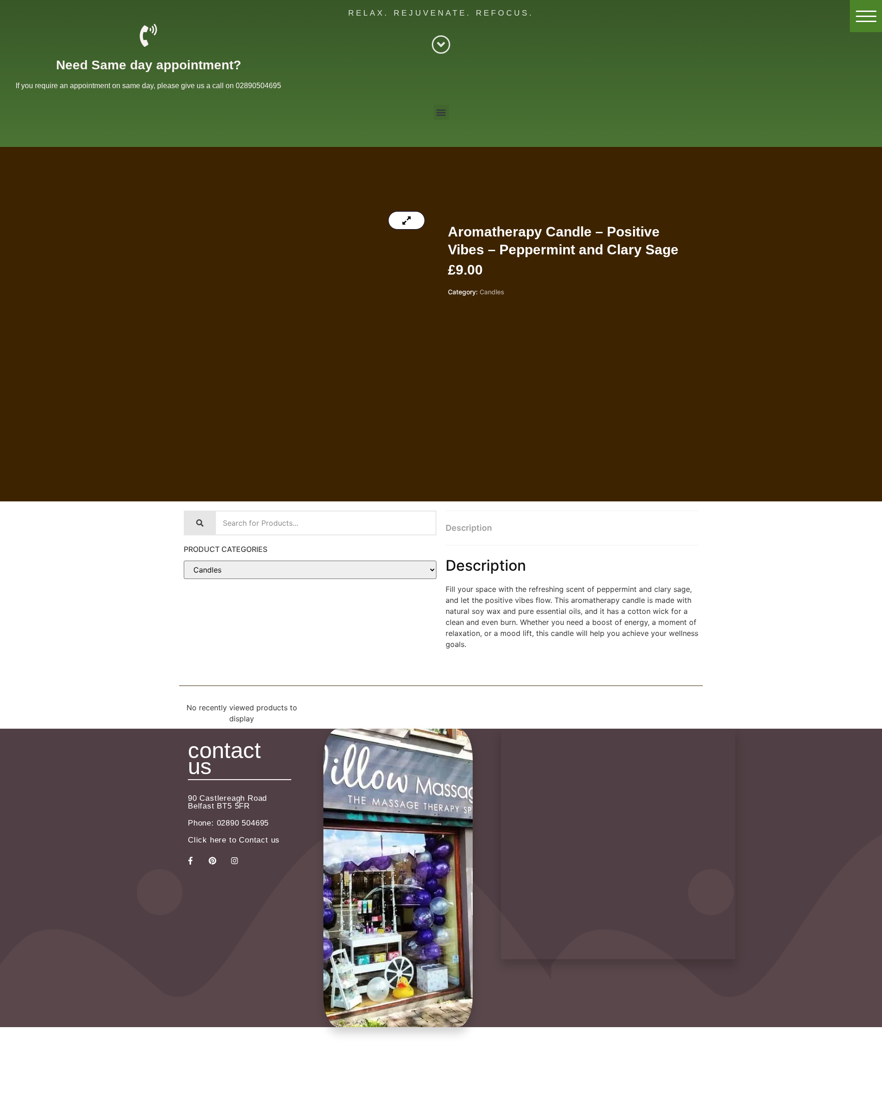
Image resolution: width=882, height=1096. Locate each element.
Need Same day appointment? (148, 65)
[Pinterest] (212, 861)
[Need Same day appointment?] (148, 35)
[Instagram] (234, 861)
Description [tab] (469, 528)
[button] (441, 112)
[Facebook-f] (190, 861)
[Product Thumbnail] (406, 220)
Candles (492, 292)
